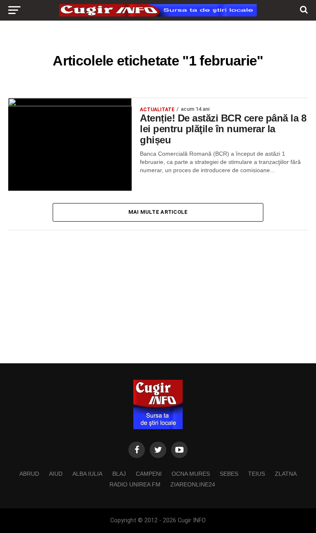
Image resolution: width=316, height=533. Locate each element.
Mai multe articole (158, 212)
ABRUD (29, 473)
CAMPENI (149, 473)
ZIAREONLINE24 (192, 484)
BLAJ (119, 473)
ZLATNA (286, 473)
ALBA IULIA (87, 473)
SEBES (229, 473)
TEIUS (256, 473)
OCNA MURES (191, 473)
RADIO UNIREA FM (134, 484)
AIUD (56, 473)
